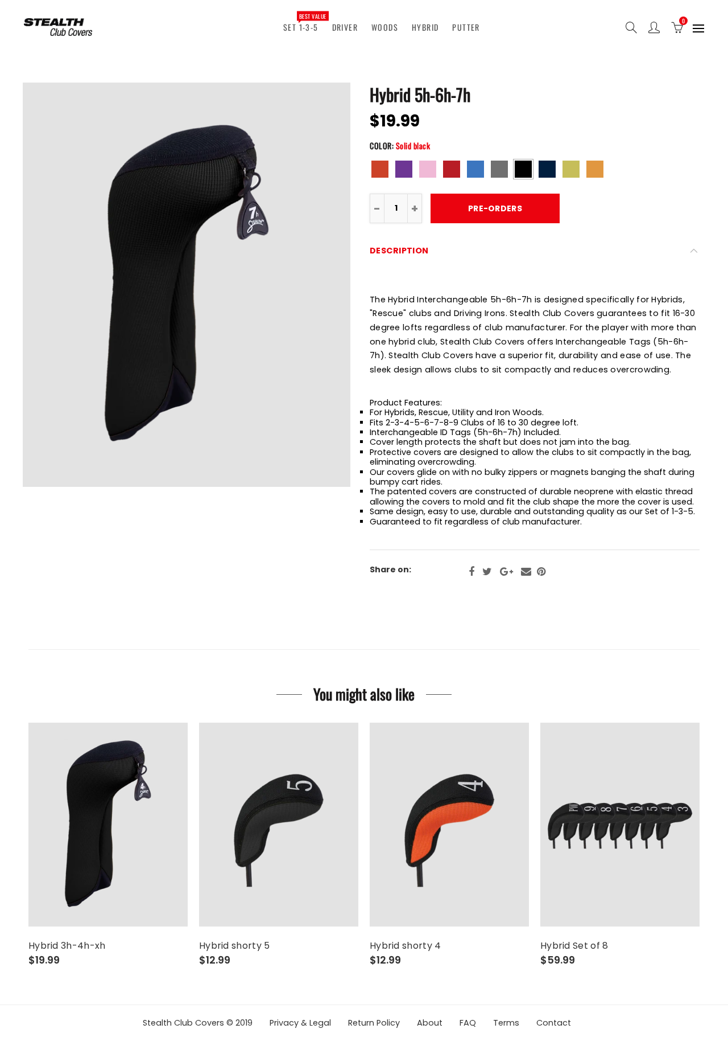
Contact (553, 1022)
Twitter (487, 572)
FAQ (468, 1022)
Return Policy (374, 1022)
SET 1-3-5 (304, 22)
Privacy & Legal (300, 1022)
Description (399, 250)
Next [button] (314, 285)
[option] (186, 285)
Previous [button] (59, 285)
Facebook (471, 572)
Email (526, 572)
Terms (506, 1022)
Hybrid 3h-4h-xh (67, 946)
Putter (465, 27)
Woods (384, 27)
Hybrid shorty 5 (234, 946)
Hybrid (425, 27)
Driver (345, 27)
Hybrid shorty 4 (405, 946)
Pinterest (541, 572)
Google (506, 572)
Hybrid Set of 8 (574, 946)
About (429, 1022)
